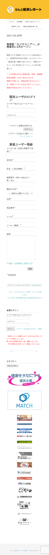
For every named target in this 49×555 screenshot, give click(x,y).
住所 (9, 198)
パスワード (11, 115)
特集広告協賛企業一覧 (30, 26)
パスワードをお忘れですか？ (26, 329)
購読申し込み (16, 26)
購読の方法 (12, 189)
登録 (40, 329)
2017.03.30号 (14, 35)
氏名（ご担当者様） (16, 168)
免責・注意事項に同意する (20, 263)
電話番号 (11, 207)
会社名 (10, 159)
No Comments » (36, 285)
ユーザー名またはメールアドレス (19, 315)
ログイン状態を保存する (21, 126)
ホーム (12, 21)
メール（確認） (14, 225)
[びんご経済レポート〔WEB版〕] (24, 7)
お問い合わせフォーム (32, 21)
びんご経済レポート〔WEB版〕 (19, 550)
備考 (8, 234)
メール (10, 216)
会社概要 (19, 21)
